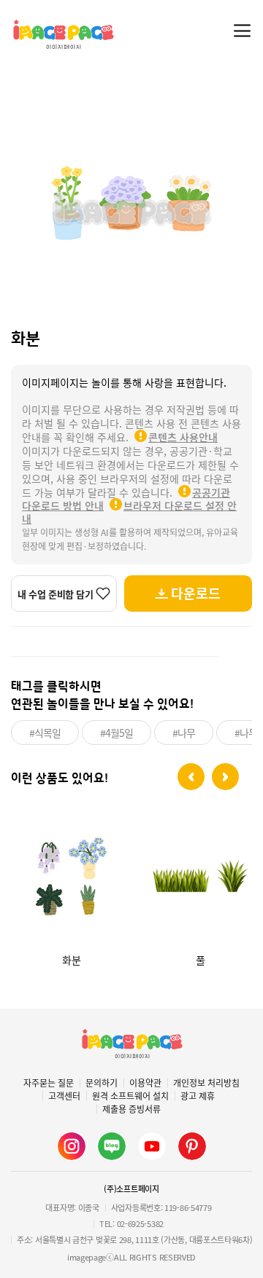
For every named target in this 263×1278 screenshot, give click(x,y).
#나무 (183, 732)
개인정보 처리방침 (206, 1082)
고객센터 (64, 1096)
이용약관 (145, 1082)
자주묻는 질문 (48, 1082)
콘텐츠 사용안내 (183, 437)
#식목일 (45, 732)
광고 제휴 (197, 1096)
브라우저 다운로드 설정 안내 (129, 512)
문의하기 (101, 1082)
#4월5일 (116, 732)
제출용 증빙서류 (131, 1109)
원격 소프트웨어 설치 (130, 1096)
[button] (191, 776)
